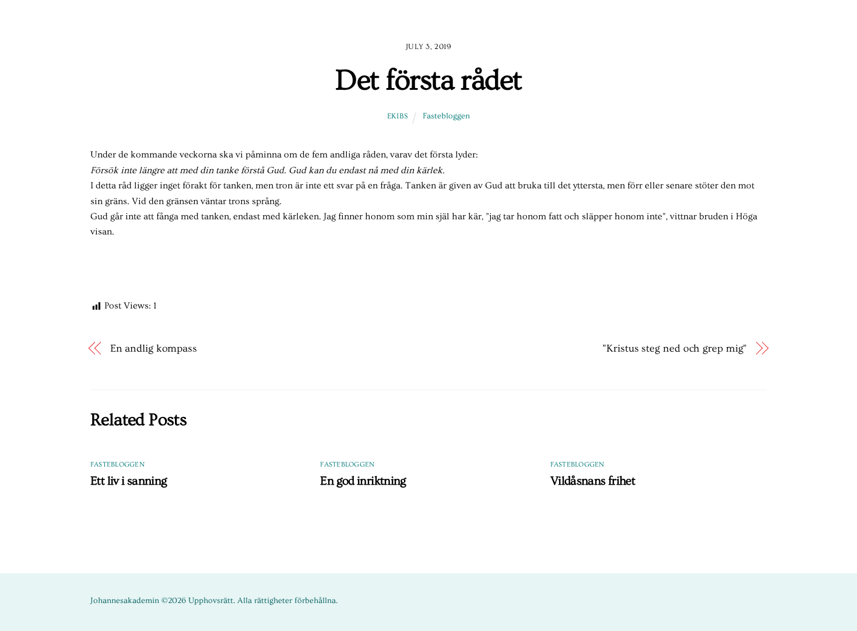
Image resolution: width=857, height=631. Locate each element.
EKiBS (397, 116)
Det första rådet (428, 80)
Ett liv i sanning (128, 481)
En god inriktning (363, 481)
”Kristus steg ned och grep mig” (674, 348)
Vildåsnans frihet (592, 481)
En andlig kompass (153, 348)
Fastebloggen (446, 116)
